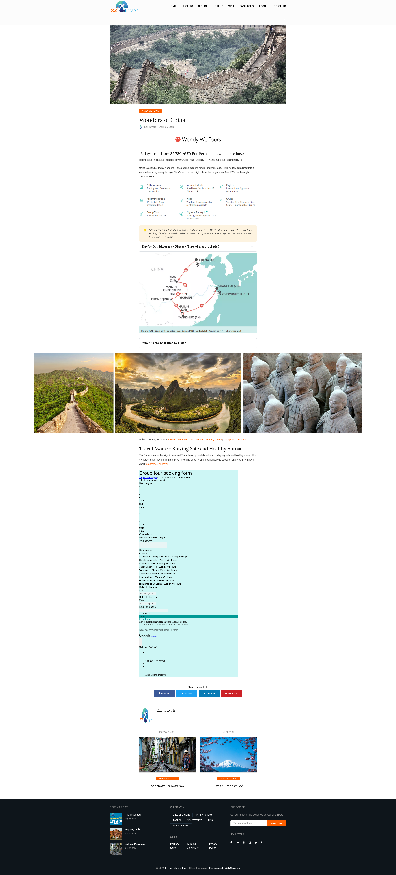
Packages (246, 6)
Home (172, 6)
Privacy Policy (214, 439)
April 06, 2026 (130, 833)
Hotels (218, 6)
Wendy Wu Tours (150, 111)
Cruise (203, 6)
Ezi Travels (166, 710)
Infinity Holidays (204, 815)
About (263, 6)
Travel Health (197, 439)
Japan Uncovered (228, 786)
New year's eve (194, 820)
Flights (187, 6)
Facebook (166, 693)
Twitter (188, 693)
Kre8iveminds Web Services (224, 868)
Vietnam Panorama (167, 786)
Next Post (228, 732)
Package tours (175, 846)
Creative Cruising (181, 815)
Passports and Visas (235, 439)
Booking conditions (177, 439)
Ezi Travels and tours (176, 868)
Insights (279, 6)
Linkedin (211, 693)
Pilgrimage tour (133, 814)
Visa (231, 6)
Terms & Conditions (193, 846)
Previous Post (167, 732)
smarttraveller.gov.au (157, 464)
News (210, 820)
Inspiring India (132, 829)
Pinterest (232, 693)
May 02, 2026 (130, 819)
